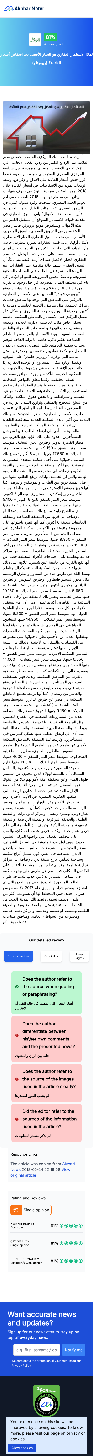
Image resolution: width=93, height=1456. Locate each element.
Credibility (51, 956)
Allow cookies (22, 1448)
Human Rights (79, 956)
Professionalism (18, 956)
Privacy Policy (21, 1365)
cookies (17, 1438)
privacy (73, 1433)
